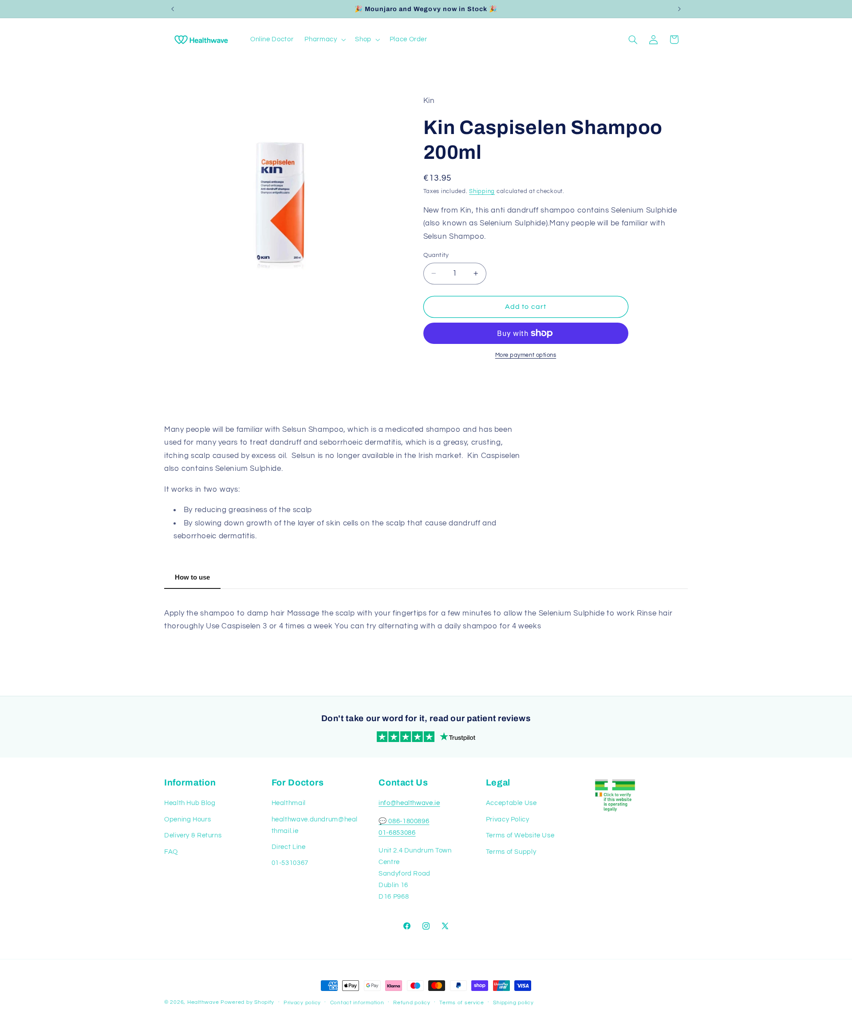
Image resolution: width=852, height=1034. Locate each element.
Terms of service (461, 1002)
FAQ (171, 852)
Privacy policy (302, 1002)
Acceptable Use (511, 803)
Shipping (482, 191)
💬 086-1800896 (404, 821)
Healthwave (203, 1002)
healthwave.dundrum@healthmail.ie (315, 825)
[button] (324, 39)
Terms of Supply (511, 852)
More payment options (525, 355)
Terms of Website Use (520, 835)
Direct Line (289, 847)
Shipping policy (513, 1002)
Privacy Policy (507, 819)
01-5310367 (290, 863)
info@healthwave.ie (409, 803)
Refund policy (411, 1002)
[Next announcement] (679, 9)
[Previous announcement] (172, 9)
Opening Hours (187, 819)
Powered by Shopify (247, 1002)
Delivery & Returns (192, 835)
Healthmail (289, 803)
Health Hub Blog (189, 803)
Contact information (357, 1002)
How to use (192, 577)
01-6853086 (397, 832)
